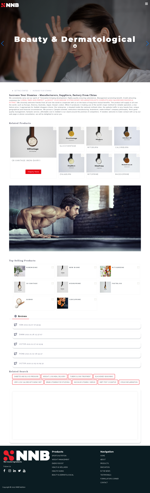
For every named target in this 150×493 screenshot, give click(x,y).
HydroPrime (75, 283)
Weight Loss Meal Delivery (54, 376)
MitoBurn (93, 147)
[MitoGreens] (105, 271)
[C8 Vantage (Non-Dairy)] (33, 142)
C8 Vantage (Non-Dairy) (26, 160)
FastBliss (117, 283)
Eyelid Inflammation (129, 382)
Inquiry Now (33, 172)
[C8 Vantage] (19, 287)
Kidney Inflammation (83, 100)
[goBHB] (19, 303)
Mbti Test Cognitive (108, 382)
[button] (146, 3)
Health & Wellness (60, 467)
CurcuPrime (75, 299)
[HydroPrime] (62, 287)
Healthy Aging (58, 471)
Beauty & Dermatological (63, 475)
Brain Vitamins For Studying (58, 382)
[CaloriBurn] (127, 136)
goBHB (29, 299)
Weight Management (60, 459)
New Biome (74, 267)
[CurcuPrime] (62, 303)
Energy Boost (58, 463)
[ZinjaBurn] (71, 163)
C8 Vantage (32, 283)
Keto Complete (101, 100)
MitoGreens (118, 267)
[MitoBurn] (99, 136)
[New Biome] (62, 271)
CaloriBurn (121, 147)
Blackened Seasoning (104, 376)
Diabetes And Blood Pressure (26, 376)
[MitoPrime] (99, 163)
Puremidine (32, 267)
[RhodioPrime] (127, 163)
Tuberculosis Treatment (80, 376)
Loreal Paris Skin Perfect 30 (34, 100)
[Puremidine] (19, 271)
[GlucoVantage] (71, 135)
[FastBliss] (105, 287)
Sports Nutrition (59, 456)
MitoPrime (93, 174)
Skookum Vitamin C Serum (84, 382)
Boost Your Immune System (60, 100)
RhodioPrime (122, 174)
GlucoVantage (68, 146)
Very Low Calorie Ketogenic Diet (28, 382)
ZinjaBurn (65, 174)
